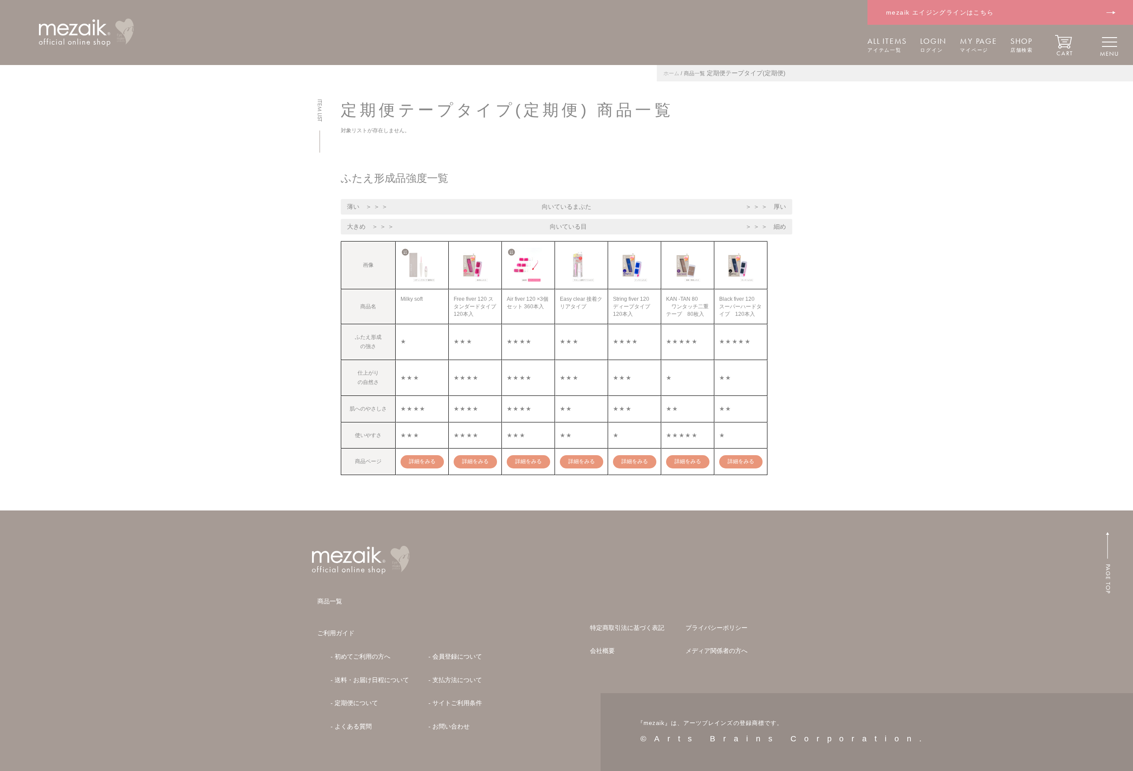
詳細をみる (422, 461)
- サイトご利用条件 (455, 702)
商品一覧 (329, 601)
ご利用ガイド (336, 633)
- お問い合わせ (449, 726)
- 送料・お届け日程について (370, 679)
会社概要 (602, 650)
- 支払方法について (455, 679)
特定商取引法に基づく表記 (627, 627)
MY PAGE (978, 44)
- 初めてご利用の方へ (360, 656)
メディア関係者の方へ (717, 650)
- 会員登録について (455, 656)
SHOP (1021, 44)
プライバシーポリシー (717, 627)
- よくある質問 (351, 726)
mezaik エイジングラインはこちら (940, 12)
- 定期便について (354, 702)
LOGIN (933, 44)
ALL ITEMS (887, 44)
